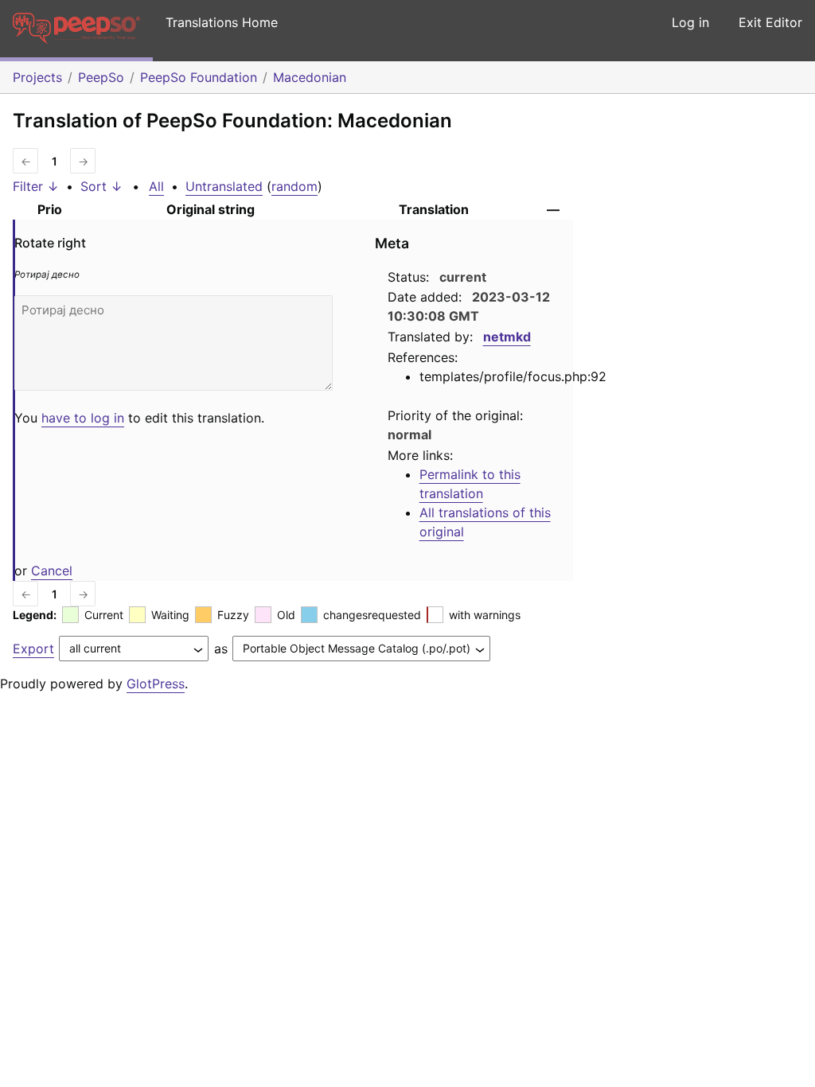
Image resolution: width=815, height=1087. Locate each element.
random (294, 186)
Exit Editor (770, 22)
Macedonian (309, 77)
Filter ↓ (36, 186)
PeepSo (101, 77)
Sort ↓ (101, 186)
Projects (37, 77)
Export (33, 648)
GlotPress (156, 684)
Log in (690, 22)
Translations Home (222, 22)
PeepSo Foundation (198, 77)
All (156, 186)
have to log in (82, 418)
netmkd (507, 337)
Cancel (51, 571)
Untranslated (224, 186)
